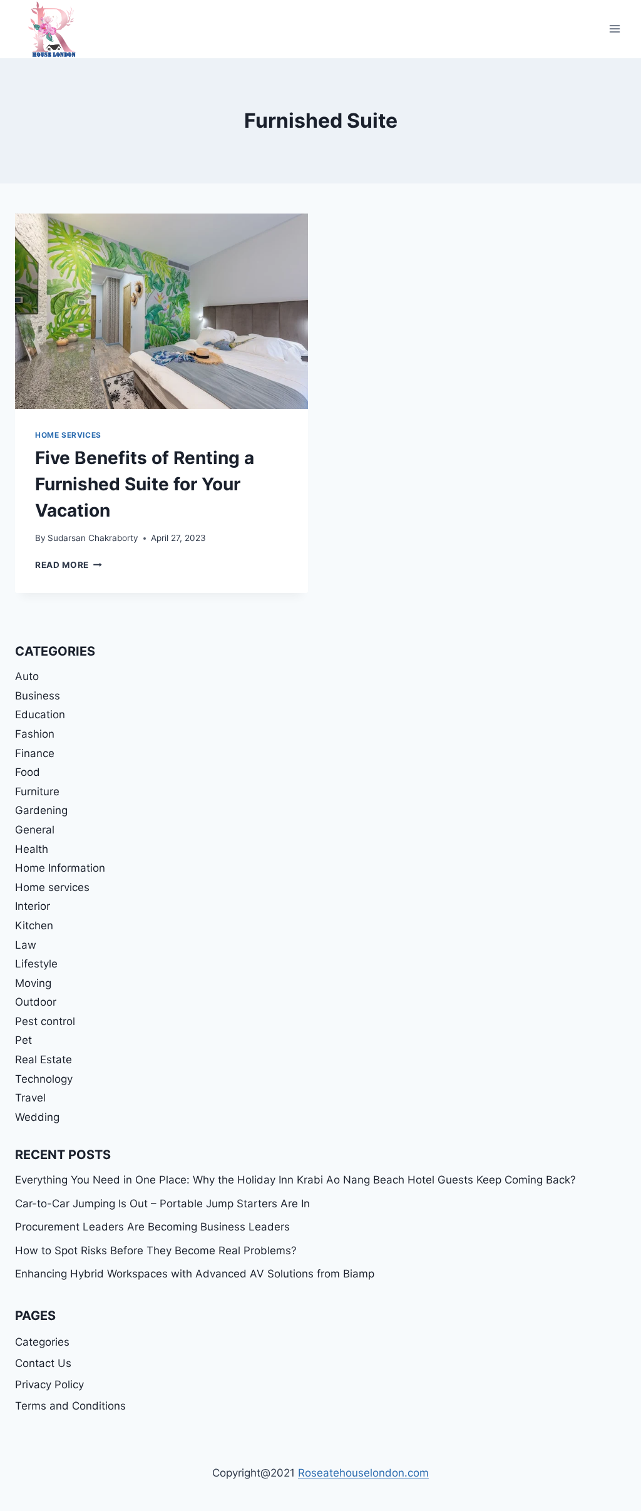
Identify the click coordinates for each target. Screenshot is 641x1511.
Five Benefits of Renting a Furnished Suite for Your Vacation (144, 484)
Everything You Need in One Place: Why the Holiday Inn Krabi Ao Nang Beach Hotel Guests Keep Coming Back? (295, 1179)
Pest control (45, 1021)
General (34, 829)
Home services (68, 435)
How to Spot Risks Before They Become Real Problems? (156, 1250)
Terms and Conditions (70, 1406)
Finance (34, 753)
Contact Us (43, 1363)
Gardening (41, 810)
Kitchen (34, 925)
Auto (27, 676)
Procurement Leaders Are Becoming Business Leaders (152, 1226)
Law (25, 945)
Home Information (60, 868)
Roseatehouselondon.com (363, 1473)
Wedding (37, 1117)
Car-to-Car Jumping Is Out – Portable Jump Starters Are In (162, 1203)
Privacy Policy (49, 1384)
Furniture (37, 791)
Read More (68, 565)
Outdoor (35, 1002)
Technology (44, 1079)
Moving (33, 983)
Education (40, 714)
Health (31, 849)
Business (37, 695)
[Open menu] (614, 29)
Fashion (34, 734)
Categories (42, 1342)
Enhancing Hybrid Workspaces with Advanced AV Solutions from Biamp (194, 1273)
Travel (30, 1097)
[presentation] (161, 311)
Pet (23, 1040)
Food (27, 772)
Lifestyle (36, 963)
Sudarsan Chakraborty (93, 538)
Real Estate (43, 1059)
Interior (32, 906)
